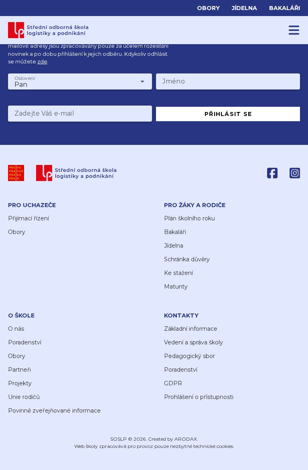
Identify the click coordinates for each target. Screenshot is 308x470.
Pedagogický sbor (189, 356)
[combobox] (80, 81)
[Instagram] (295, 173)
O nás (16, 328)
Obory (208, 8)
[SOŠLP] (76, 173)
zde (42, 62)
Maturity (176, 286)
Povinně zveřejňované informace (54, 410)
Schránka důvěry (187, 259)
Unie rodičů (24, 397)
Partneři (19, 369)
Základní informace (190, 328)
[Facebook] (272, 173)
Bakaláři (284, 8)
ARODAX (185, 439)
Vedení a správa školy (193, 342)
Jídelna (244, 8)
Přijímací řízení (28, 218)
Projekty (20, 383)
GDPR (173, 383)
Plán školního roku (189, 218)
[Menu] (294, 30)
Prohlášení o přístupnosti (198, 397)
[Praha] (16, 173)
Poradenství (24, 342)
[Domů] (48, 30)
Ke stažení (178, 273)
